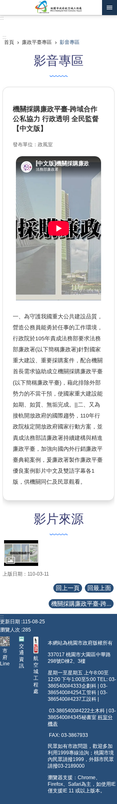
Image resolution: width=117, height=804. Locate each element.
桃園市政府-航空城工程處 (58, 7)
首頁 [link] (9, 42)
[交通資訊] (21, 639)
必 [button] (109, 7)
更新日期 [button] (10, 621)
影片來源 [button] (59, 519)
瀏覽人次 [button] (10, 629)
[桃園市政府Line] (5, 641)
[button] (21, 553)
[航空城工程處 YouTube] (35, 645)
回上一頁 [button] (68, 588)
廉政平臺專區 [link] (37, 42)
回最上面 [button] (99, 588)
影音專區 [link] (70, 42)
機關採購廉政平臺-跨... (81, 603)
